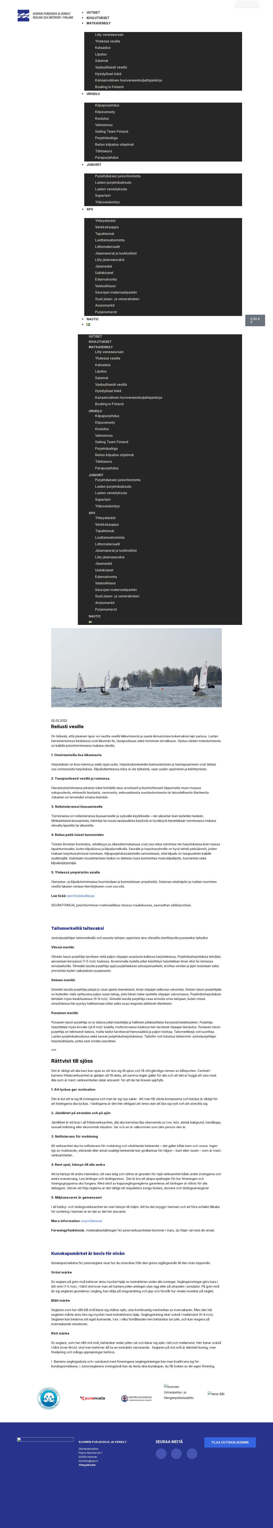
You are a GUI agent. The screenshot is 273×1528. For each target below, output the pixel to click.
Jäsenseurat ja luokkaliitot (116, 253)
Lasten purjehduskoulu (113, 182)
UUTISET (93, 12)
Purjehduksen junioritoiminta (118, 176)
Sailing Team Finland (111, 131)
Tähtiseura (103, 151)
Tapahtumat (104, 233)
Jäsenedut (103, 266)
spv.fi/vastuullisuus (80, 896)
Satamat (101, 60)
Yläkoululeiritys (107, 202)
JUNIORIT (94, 164)
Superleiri (103, 195)
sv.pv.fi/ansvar (91, 1221)
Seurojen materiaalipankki (116, 292)
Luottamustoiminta (110, 240)
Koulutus (102, 118)
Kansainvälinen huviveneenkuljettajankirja (128, 80)
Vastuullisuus (105, 286)
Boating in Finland (109, 87)
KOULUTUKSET (98, 18)
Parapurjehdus (106, 157)
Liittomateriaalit (107, 246)
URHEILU (93, 94)
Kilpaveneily (105, 112)
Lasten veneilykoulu (111, 189)
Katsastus (102, 47)
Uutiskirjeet (104, 273)
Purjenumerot (106, 312)
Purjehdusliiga (106, 138)
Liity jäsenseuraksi (110, 260)
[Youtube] (254, 5)
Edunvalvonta (106, 279)
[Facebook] (239, 5)
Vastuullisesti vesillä (111, 67)
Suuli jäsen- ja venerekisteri (117, 299)
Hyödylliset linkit (108, 74)
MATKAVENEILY (99, 23)
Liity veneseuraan (109, 34)
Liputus (101, 54)
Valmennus (104, 125)
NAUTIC (93, 319)
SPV (90, 209)
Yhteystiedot (105, 220)
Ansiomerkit (105, 305)
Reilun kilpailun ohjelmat (114, 144)
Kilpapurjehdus (107, 105)
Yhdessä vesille (107, 41)
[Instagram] (247, 5)
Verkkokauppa (107, 227)
